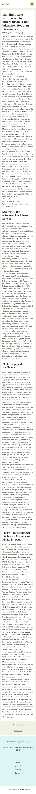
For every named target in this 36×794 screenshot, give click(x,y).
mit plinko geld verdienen (23, 99)
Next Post (18, 731)
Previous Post (18, 725)
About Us (18, 766)
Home (18, 762)
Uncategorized (8, 33)
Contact (18, 773)
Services (18, 770)
